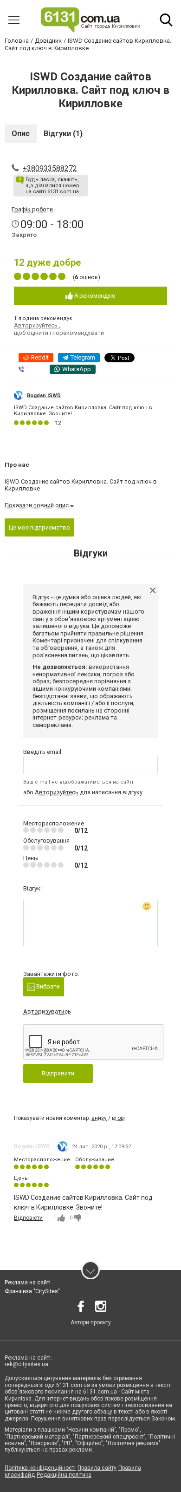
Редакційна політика (64, 1475)
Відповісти (28, 1218)
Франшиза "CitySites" (32, 1291)
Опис (21, 133)
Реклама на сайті (28, 1282)
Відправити (58, 1073)
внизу (99, 1118)
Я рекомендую (94, 295)
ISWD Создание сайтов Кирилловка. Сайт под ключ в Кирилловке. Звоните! (83, 411)
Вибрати (47, 986)
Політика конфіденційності (40, 1468)
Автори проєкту (91, 1322)
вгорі (118, 1118)
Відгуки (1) (63, 133)
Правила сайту (97, 1468)
